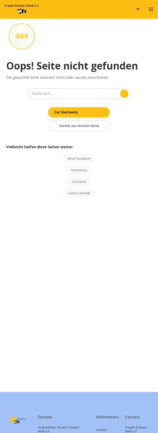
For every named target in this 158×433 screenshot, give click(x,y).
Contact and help (79, 193)
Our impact (79, 182)
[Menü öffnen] (151, 9)
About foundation (79, 158)
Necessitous (79, 170)
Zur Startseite (66, 112)
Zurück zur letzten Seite (79, 126)
